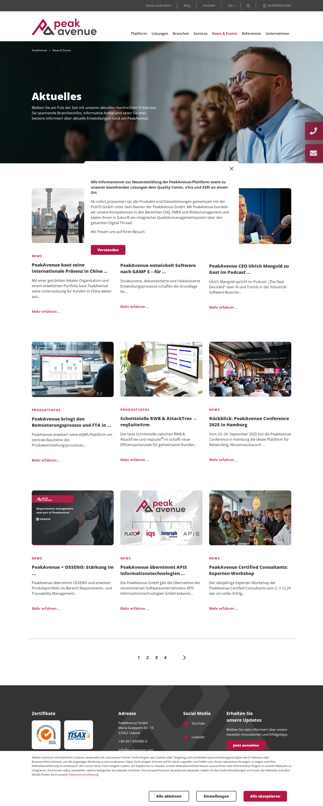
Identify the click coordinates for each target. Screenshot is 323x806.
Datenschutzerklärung (83, 774)
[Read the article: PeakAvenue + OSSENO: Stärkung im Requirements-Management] (73, 517)
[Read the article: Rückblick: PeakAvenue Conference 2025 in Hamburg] (250, 369)
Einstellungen (216, 796)
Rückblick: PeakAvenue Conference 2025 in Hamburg (249, 421)
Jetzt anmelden (246, 745)
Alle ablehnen (169, 796)
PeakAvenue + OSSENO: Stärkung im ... (73, 570)
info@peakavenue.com (135, 750)
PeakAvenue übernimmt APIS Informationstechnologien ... (153, 570)
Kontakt (209, 5)
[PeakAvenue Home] (64, 26)
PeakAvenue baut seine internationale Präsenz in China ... (70, 268)
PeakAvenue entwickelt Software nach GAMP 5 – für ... (158, 268)
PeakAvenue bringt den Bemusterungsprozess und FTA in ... (71, 422)
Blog (187, 5)
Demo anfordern (158, 5)
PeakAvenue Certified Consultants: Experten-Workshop (248, 570)
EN (230, 6)
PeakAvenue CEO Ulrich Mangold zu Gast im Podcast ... (249, 269)
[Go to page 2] (184, 657)
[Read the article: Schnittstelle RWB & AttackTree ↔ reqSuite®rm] (161, 369)
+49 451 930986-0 (132, 741)
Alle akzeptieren (265, 796)
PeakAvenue (39, 50)
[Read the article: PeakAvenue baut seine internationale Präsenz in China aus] (73, 215)
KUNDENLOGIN (279, 5)
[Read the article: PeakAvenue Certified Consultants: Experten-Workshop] (250, 517)
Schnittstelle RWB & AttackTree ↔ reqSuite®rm (158, 421)
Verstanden (108, 249)
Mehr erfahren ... (46, 311)
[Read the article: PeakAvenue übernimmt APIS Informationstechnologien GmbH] (161, 517)
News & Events (61, 50)
